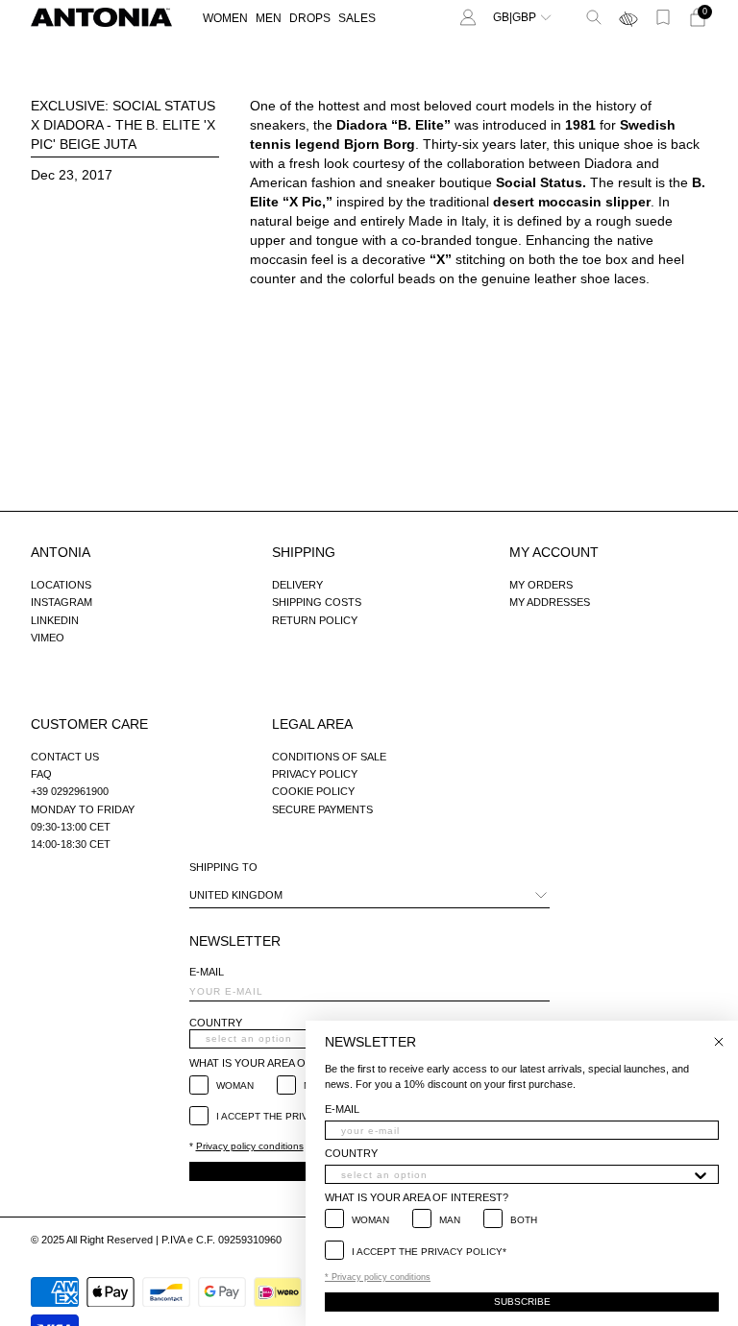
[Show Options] (700, 1174)
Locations (61, 585)
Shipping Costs (316, 602)
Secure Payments (322, 809)
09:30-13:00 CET (71, 826)
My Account (554, 552)
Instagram (61, 602)
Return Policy (314, 620)
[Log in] (468, 17)
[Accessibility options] (628, 17)
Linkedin (55, 620)
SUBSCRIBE (522, 1301)
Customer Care (89, 724)
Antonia (60, 552)
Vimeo (47, 637)
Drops (310, 18)
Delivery (297, 585)
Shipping (303, 552)
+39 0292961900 (70, 791)
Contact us (65, 756)
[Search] (593, 17)
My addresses (549, 602)
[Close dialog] (718, 1041)
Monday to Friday (83, 809)
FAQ (41, 774)
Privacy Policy (314, 774)
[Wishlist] (663, 17)
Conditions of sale (329, 756)
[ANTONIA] (101, 17)
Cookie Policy (313, 791)
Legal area (312, 724)
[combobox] (516, 1174)
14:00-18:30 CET (71, 844)
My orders (541, 585)
